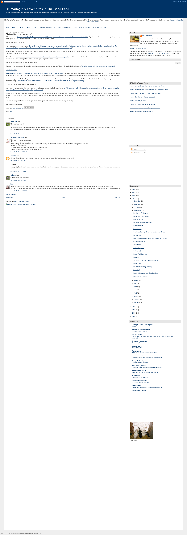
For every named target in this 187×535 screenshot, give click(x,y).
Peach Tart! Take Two (140, 254)
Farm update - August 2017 (140, 377)
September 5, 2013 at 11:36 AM (18, 151)
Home (7, 27)
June (135, 287)
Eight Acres (136, 375)
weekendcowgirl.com (139, 356)
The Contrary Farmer (139, 366)
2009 (134, 316)
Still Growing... (138, 244)
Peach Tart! (137, 263)
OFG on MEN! (137, 251)
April (135, 293)
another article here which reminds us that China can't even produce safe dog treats (42, 57)
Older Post (117, 197)
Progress (136, 257)
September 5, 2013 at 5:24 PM (18, 160)
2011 (134, 310)
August (136, 280)
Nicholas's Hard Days (99, 27)
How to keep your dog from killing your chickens (145, 108)
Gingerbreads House (139, 390)
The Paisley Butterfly (17, 137)
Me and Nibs (137, 235)
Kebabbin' (136, 270)
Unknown (13, 155)
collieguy (13, 175)
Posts (134, 149)
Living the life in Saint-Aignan (142, 325)
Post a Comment (11, 194)
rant (11, 111)
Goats (28, 27)
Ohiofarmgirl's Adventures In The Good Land (37, 9)
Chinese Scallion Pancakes (140, 362)
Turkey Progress (138, 248)
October (136, 207)
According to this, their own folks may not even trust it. (98, 66)
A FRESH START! (137, 348)
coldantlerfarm (137, 346)
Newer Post (9, 197)
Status (134, 326)
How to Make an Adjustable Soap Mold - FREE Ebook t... (151, 238)
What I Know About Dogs (47, 27)
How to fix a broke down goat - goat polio (142, 104)
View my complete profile (138, 48)
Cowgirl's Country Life (139, 361)
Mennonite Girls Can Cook (141, 329)
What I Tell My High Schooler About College (145, 372)
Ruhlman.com (137, 351)
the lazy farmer (137, 334)
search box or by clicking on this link (159, 53)
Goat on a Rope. (138, 219)
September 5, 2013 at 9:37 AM (18, 133)
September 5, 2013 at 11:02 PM (18, 190)
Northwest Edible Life (139, 371)
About (13, 27)
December (137, 201)
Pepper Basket (138, 226)
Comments (136, 152)
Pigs (35, 27)
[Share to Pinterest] (33, 107)
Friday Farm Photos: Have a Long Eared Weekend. (147, 387)
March (136, 296)
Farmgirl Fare (136, 385)
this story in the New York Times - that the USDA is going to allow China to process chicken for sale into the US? (52, 37)
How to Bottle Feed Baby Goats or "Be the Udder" (145, 93)
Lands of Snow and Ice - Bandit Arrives (145, 273)
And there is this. (11, 70)
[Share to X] (29, 107)
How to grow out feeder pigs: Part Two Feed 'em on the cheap (149, 89)
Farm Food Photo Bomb (140, 216)
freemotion (13, 121)
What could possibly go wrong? (143, 267)
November (137, 204)
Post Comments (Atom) (21, 201)
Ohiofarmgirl (147, 35)
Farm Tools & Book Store (81, 27)
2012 (134, 307)
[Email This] (25, 107)
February (137, 299)
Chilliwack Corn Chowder (139, 331)
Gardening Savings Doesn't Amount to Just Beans (149, 232)
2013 (134, 199)
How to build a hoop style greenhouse (141, 111)
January (136, 302)
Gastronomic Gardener (139, 380)
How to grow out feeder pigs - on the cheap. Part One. (147, 86)
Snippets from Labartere (140, 341)
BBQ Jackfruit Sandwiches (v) (140, 382)
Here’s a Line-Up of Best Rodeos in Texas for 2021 (147, 357)
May (135, 290)
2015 (134, 192)
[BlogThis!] (27, 107)
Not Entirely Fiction (64, 27)
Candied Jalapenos (139, 241)
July (135, 283)
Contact (21, 27)
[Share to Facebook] (31, 107)
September (137, 210)
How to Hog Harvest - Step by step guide (143, 97)
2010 (134, 313)
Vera (11, 184)
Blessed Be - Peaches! (140, 276)
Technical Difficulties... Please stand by (145, 260)
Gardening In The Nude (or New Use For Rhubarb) (147, 367)
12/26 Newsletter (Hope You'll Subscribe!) (144, 353)
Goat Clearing (137, 229)
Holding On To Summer (140, 213)
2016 (134, 189)
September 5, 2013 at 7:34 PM (18, 171)
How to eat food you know (138, 100)
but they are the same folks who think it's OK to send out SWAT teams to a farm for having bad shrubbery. (50, 81)
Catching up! (136, 343)
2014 (134, 195)
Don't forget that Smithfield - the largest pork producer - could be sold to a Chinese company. (35, 73)
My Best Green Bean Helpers (142, 222)
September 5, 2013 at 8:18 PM (18, 180)
